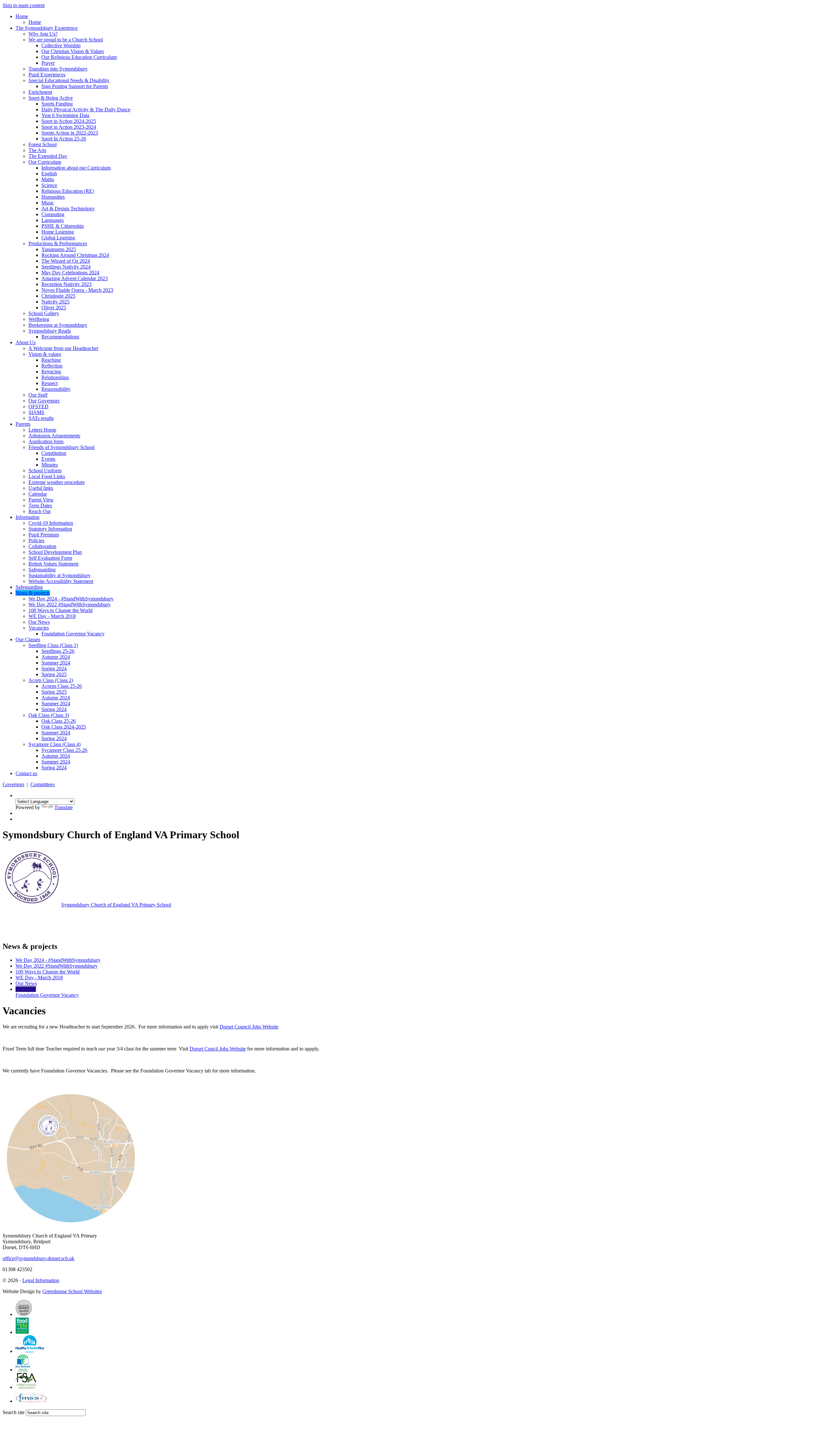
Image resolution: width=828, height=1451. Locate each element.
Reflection (51, 365)
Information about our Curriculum (76, 167)
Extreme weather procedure (56, 482)
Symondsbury (116, 904)
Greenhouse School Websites (72, 1291)
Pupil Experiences (46, 74)
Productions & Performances (57, 243)
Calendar (37, 494)
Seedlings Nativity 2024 (66, 266)
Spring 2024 (54, 668)
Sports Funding (57, 103)
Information (27, 517)
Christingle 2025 (58, 296)
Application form (45, 441)
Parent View (41, 499)
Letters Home (42, 430)
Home (22, 16)
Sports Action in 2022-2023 (69, 133)
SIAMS (36, 412)
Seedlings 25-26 (57, 651)
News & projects (33, 593)
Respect (49, 383)
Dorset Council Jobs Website (249, 1026)
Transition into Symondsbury (58, 68)
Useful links (40, 488)
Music (47, 202)
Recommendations (60, 336)
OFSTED (38, 406)
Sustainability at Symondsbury (59, 575)
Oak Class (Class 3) (48, 715)
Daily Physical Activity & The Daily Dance (85, 109)
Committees (42, 784)
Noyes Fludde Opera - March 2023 (77, 290)
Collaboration (42, 546)
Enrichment (40, 92)
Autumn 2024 (55, 657)
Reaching (51, 360)
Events (48, 459)
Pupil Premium (43, 534)
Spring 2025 (54, 674)
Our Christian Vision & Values (72, 51)
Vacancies (38, 628)
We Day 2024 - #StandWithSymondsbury (71, 598)
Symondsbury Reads (49, 331)
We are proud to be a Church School (65, 39)
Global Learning (58, 237)
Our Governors (44, 400)
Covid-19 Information (50, 523)
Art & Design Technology (68, 208)
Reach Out (39, 511)
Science (49, 185)
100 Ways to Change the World (60, 610)
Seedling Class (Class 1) (53, 645)
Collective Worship (61, 45)
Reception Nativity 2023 (66, 284)
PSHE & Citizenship (62, 226)
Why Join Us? (43, 34)
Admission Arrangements (54, 435)
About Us (26, 342)
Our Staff (38, 395)
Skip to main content (24, 5)
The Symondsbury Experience (47, 28)
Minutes (49, 464)
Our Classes (28, 639)
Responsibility (56, 389)
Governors (13, 784)
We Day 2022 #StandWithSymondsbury (69, 604)
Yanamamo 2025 (58, 249)
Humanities (53, 197)
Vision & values (44, 354)
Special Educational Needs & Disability (68, 80)
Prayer (48, 63)
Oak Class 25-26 (58, 721)
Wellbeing (38, 319)
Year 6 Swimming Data (65, 115)
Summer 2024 (55, 662)
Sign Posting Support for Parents (74, 86)
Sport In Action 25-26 (63, 138)
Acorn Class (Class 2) (50, 680)
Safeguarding (42, 569)
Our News (39, 622)
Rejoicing (51, 371)
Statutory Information (50, 529)
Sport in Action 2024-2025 (68, 121)
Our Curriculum (44, 162)
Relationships (55, 377)
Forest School (42, 144)
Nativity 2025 (55, 301)
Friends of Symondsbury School (61, 447)
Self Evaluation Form (50, 558)
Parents (23, 424)
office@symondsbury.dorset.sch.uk (38, 1258)
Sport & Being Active (50, 98)
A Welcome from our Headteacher (63, 348)
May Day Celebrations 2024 (70, 272)
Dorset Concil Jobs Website (218, 1048)
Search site (14, 1412)
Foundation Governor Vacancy (72, 633)
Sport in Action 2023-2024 (68, 127)
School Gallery (43, 313)
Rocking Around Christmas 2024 (75, 255)
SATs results (41, 418)
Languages (52, 220)
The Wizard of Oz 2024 (65, 261)
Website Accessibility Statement (60, 581)
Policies (36, 540)
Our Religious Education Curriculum (79, 57)
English (49, 173)
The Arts (37, 150)
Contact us (26, 773)
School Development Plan (55, 552)
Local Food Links (46, 476)
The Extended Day (47, 156)
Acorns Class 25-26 (61, 686)
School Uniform (44, 470)
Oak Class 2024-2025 (63, 727)
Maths (47, 179)
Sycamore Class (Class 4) (54, 744)
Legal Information (40, 1280)
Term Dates (40, 505)
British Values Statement (53, 563)
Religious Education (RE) (67, 191)
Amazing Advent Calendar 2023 (74, 278)
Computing (52, 214)
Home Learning (57, 232)
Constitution (53, 453)
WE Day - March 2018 (52, 616)
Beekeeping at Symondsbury (57, 325)
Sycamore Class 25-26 (64, 750)
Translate (63, 807)
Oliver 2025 (53, 307)
